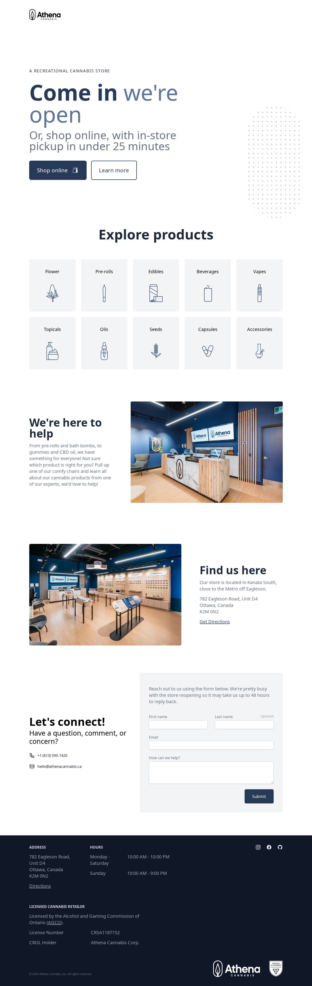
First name (158, 716)
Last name (224, 716)
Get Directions (215, 622)
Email (153, 737)
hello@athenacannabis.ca (59, 766)
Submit (259, 796)
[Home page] (45, 14)
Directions (40, 886)
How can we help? (164, 757)
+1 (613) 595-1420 (52, 755)
